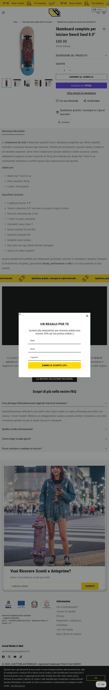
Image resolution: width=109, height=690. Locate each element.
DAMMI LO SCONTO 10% (54, 365)
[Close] (87, 316)
